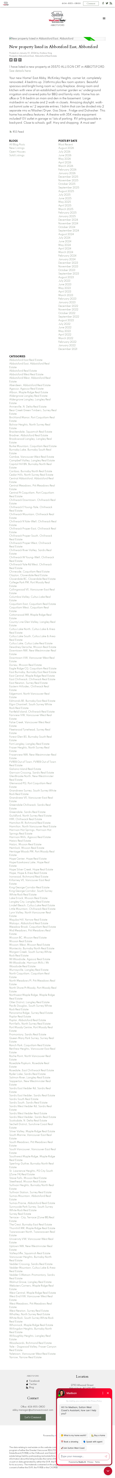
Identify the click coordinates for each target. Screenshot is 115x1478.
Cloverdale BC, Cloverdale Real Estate (32, 579)
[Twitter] (107, 4)
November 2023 (68, 266)
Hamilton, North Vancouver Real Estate (32, 826)
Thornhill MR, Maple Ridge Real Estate (32, 1228)
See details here (20, 71)
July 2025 (64, 195)
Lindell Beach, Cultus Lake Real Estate (32, 905)
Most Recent (65, 144)
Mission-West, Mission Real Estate (29, 945)
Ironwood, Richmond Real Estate (28, 877)
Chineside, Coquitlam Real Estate (29, 572)
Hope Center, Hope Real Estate (28, 859)
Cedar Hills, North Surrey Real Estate (31, 475)
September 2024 (68, 230)
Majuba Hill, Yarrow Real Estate (28, 920)
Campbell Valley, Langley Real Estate (32, 460)
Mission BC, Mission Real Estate (28, 938)
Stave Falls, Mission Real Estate (28, 1178)
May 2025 (64, 202)
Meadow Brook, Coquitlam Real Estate (32, 927)
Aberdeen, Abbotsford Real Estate (30, 385)
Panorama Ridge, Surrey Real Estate (31, 1013)
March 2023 (65, 295)
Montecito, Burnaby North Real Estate (31, 948)
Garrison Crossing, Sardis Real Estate (31, 773)
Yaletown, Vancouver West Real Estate (32, 1354)
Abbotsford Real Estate (23, 371)
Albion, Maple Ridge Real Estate (28, 392)
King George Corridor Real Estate (29, 887)
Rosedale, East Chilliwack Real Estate (31, 1070)
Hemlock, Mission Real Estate (26, 848)
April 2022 (64, 334)
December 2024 (68, 220)
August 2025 (66, 191)
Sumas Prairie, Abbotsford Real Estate (32, 1203)
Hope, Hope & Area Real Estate (28, 873)
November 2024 (68, 223)
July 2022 (64, 324)
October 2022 (66, 313)
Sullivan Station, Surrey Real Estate (30, 1192)
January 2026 (67, 173)
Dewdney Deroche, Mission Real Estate (32, 647)
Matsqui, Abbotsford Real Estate (28, 923)
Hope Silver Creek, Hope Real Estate (31, 869)
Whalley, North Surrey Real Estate (29, 1314)
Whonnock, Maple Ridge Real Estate (31, 1325)
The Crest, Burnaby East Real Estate (30, 1224)
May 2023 (64, 288)
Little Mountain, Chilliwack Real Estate (32, 909)
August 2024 (66, 234)
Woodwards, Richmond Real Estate (30, 1343)
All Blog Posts (17, 144)
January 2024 (67, 259)
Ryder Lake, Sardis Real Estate (27, 1074)
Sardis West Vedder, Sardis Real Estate (32, 1117)
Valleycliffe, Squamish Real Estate (29, 1253)
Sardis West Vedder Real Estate (28, 1113)
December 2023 (68, 263)
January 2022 (67, 345)
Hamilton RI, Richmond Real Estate (30, 823)
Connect (91, 3)
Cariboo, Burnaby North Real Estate (30, 471)
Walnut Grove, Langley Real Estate (30, 1282)
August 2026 (66, 148)
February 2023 (67, 299)
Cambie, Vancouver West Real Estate (31, 457)
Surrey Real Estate (20, 1214)
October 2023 (66, 270)
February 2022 (67, 342)
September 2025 (68, 187)
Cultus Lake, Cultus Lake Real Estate (31, 643)
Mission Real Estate (20, 941)
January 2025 (67, 216)
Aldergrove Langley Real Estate (28, 396)
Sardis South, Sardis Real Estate (28, 1102)
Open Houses (17, 152)
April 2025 (64, 205)
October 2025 (66, 184)
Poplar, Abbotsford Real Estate (27, 1020)
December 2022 (68, 306)
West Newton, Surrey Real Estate (29, 1311)
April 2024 (64, 248)
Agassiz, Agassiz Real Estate (26, 389)
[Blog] (111, 4)
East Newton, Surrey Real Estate (28, 683)
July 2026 (64, 152)
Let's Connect (33, 1417)
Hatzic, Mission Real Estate (25, 844)
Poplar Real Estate (20, 1016)
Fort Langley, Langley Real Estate (29, 744)
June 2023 (64, 284)
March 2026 (65, 166)
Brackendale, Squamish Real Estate (30, 432)
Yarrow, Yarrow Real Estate (25, 1357)
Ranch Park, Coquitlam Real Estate (30, 1045)
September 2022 (68, 317)
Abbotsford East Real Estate (25, 360)
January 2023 (67, 302)
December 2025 (68, 177)
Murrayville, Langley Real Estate (29, 970)
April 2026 (64, 162)
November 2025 (68, 180)
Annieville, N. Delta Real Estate (28, 407)
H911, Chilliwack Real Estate (25, 819)
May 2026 (64, 159)
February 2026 (67, 169)
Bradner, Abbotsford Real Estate (28, 435)
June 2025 (65, 198)
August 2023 (66, 277)
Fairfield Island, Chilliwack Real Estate (32, 712)
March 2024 (65, 252)
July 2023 (64, 281)
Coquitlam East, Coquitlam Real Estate (32, 604)
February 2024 (67, 256)
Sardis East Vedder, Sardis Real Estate (32, 1095)
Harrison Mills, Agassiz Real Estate (30, 837)
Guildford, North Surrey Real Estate (30, 816)
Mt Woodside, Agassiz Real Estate (29, 959)
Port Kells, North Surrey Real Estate (30, 1024)
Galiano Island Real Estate (25, 769)
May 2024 (64, 245)
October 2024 (66, 227)
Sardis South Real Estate (23, 1099)
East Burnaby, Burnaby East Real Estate (32, 672)
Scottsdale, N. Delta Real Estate (28, 1120)
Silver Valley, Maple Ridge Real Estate (32, 1131)
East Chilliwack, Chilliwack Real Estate (32, 679)
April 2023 (64, 291)
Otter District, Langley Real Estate (29, 1002)
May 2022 (64, 331)
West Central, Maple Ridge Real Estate (32, 1293)
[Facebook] (103, 4)
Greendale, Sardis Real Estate (27, 812)
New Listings (17, 148)
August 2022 (66, 320)
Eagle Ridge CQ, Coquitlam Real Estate (33, 668)
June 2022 (64, 327)
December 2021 (67, 349)
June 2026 (64, 155)
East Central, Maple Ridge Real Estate (32, 676)
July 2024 (64, 238)
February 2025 (67, 213)
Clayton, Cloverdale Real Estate (28, 575)
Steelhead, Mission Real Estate (27, 1181)
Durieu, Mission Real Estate (25, 665)
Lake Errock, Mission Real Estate (28, 898)
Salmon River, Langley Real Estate (29, 1077)
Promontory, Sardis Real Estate (27, 1034)
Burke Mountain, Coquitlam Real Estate (33, 446)
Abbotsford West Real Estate (26, 374)
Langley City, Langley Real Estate (29, 902)
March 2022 (65, 338)
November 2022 (68, 309)
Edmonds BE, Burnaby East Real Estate (32, 701)
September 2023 (68, 273)
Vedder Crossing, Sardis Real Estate (31, 1264)
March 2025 (65, 209)
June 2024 (64, 241)
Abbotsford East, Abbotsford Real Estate (37, 56)
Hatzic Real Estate (20, 841)
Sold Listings (16, 155)
